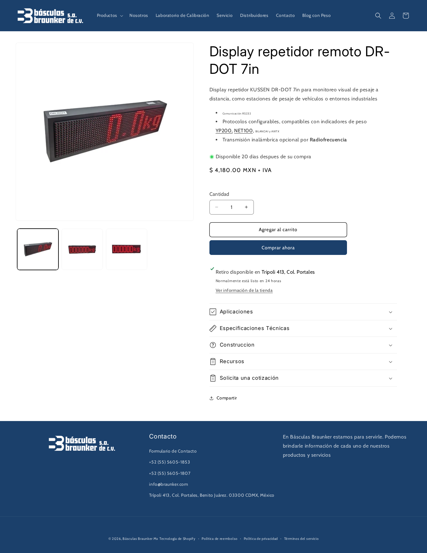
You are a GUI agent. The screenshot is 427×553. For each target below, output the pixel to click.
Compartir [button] (227, 398)
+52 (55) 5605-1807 (169, 473)
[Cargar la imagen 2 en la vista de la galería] (82, 249)
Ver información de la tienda (244, 290)
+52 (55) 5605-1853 (169, 462)
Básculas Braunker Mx (140, 538)
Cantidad (219, 194)
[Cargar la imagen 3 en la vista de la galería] (126, 249)
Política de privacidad (261, 538)
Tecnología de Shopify (177, 538)
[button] (109, 15)
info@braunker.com (168, 484)
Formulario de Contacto (173, 451)
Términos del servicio (301, 538)
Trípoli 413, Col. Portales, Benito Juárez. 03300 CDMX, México (211, 495)
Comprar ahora (278, 248)
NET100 (243, 131)
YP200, (224, 131)
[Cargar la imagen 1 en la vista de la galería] (37, 249)
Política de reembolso (220, 538)
